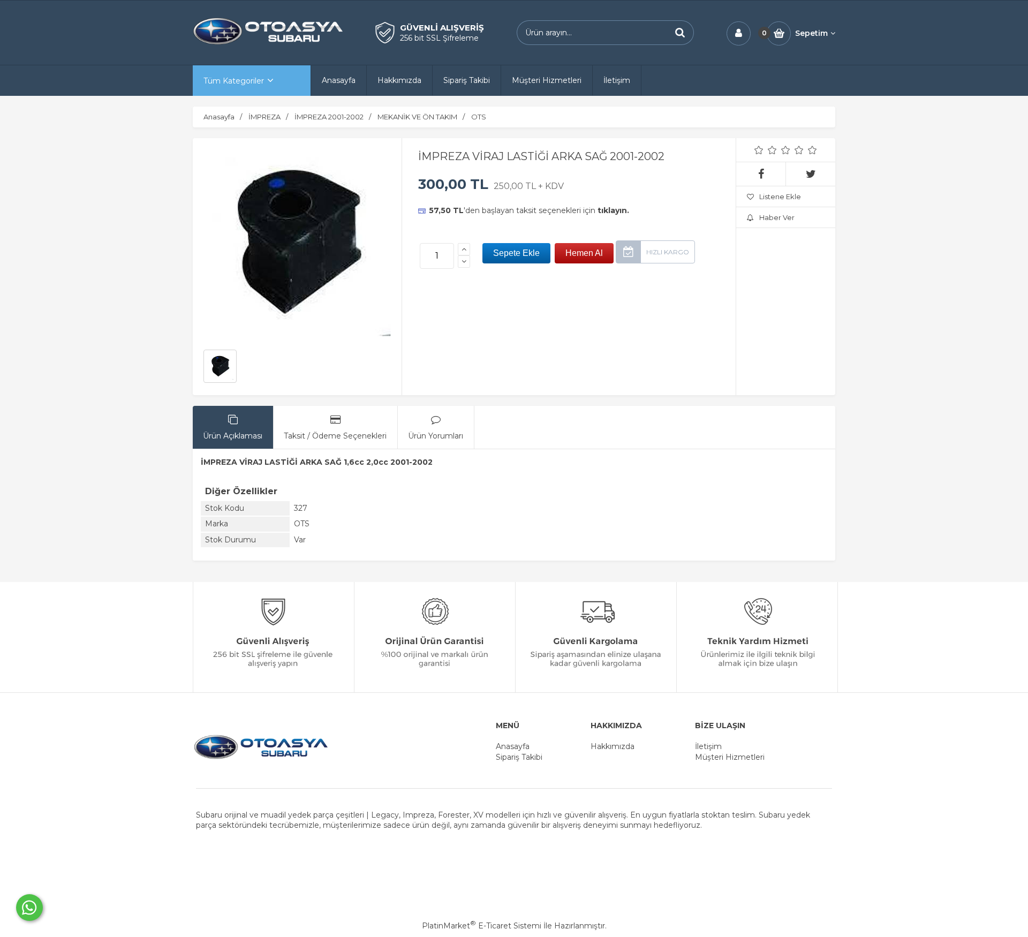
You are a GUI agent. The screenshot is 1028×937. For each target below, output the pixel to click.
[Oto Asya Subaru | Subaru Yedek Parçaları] (268, 43)
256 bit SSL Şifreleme (439, 38)
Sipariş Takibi (519, 757)
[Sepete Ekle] (516, 253)
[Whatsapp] (29, 907)
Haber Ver (777, 217)
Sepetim (811, 33)
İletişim (708, 746)
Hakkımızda (612, 746)
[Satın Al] (584, 253)
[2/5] (765, 149)
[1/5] (759, 149)
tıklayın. (613, 210)
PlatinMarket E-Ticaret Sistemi (481, 926)
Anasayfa (513, 746)
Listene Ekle (780, 196)
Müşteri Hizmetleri (730, 757)
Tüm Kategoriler (233, 81)
